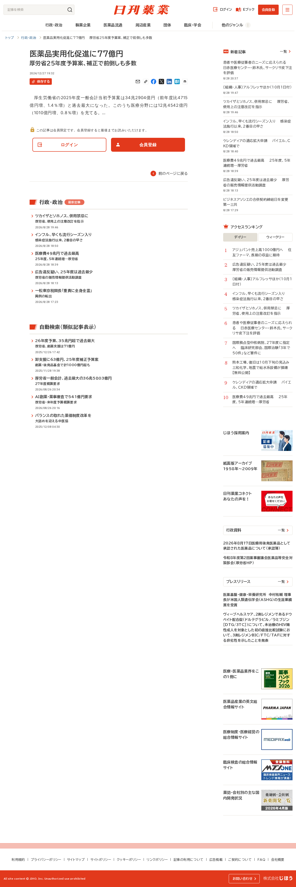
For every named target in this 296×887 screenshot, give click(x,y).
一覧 (283, 51)
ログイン (226, 9)
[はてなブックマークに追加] (177, 81)
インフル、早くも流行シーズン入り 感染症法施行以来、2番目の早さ (257, 124)
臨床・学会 (192, 25)
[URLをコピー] (145, 81)
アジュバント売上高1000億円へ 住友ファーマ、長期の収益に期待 (262, 252)
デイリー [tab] (240, 237)
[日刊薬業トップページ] (142, 10)
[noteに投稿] (185, 81)
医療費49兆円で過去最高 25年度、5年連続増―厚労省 (256, 163)
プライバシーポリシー (46, 859)
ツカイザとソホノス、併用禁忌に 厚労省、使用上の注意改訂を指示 (256, 104)
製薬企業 (83, 25)
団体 (167, 25)
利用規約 (18, 859)
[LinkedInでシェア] (169, 81)
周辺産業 (143, 25)
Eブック (248, 9)
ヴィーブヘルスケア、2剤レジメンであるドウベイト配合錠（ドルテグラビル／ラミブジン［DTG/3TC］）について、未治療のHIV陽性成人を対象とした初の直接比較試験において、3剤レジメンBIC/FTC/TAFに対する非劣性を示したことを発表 (257, 627)
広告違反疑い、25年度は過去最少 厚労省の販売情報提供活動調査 (256, 182)
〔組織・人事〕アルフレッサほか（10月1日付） (258, 87)
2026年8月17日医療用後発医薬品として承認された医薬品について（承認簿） (256, 545)
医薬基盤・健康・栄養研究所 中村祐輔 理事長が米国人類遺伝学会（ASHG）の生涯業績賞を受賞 (257, 600)
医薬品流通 (113, 25)
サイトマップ (76, 859)
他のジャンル (232, 25)
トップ (9, 37)
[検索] (70, 10)
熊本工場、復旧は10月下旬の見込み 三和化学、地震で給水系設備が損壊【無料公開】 (262, 367)
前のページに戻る (173, 173)
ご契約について (240, 859)
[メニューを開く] (287, 10)
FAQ (261, 859)
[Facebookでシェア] (153, 81)
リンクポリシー (157, 859)
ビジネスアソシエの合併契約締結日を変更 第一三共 (258, 202)
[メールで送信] (138, 81)
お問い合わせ (243, 878)
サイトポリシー (100, 859)
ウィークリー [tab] (275, 237)
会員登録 (268, 9)
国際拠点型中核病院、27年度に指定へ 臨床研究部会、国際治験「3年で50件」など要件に (261, 348)
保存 (43, 81)
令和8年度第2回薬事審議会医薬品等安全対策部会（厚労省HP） (258, 560)
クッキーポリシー (129, 859)
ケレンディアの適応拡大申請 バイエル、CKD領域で (256, 143)
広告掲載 (216, 859)
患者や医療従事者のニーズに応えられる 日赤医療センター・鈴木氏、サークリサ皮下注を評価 (257, 68)
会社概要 (277, 859)
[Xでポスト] (161, 81)
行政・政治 (53, 25)
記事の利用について (188, 859)
